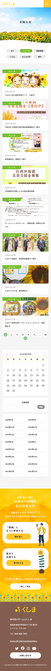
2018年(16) (9, 449)
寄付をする (19, 562)
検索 (41, 407)
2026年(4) (9, 419)
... (40, 334)
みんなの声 (26, 56)
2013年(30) (32, 464)
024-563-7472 (20, 633)
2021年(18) (32, 434)
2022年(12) (9, 434)
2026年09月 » (44, 354)
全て (12, 51)
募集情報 (39, 51)
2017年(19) (32, 449)
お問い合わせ (25, 655)
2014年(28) (9, 464)
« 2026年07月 (7, 354)
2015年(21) (32, 456)
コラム (12, 56)
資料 (39, 56)
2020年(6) (9, 442)
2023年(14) (32, 427)
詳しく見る (25, 586)
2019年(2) (32, 442)
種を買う (19, 536)
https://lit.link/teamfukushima (23, 641)
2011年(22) (32, 471)
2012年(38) (9, 471)
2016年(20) (9, 456)
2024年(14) (9, 427)
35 (45, 334)
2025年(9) (32, 419)
